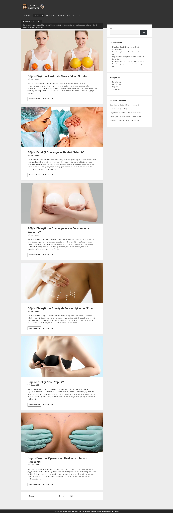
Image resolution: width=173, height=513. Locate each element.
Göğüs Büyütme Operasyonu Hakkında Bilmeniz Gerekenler (62, 433)
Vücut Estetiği (50, 15)
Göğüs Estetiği (38, 15)
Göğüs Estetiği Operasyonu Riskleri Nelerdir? (62, 127)
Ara (111, 29)
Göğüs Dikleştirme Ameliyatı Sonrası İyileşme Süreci (62, 283)
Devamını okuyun (35, 99)
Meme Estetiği (114, 511)
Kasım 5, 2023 (35, 79)
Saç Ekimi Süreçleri (84, 511)
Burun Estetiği (26, 15)
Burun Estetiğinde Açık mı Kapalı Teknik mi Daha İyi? (128, 61)
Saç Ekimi (60, 15)
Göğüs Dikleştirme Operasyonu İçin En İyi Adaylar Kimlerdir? (62, 203)
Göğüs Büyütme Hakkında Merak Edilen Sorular (62, 51)
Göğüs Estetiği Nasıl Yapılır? (62, 356)
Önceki (31, 496)
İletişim (79, 15)
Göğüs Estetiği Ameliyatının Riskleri (131, 105)
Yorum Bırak (49, 99)
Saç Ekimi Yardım (96, 511)
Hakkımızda (70, 15)
